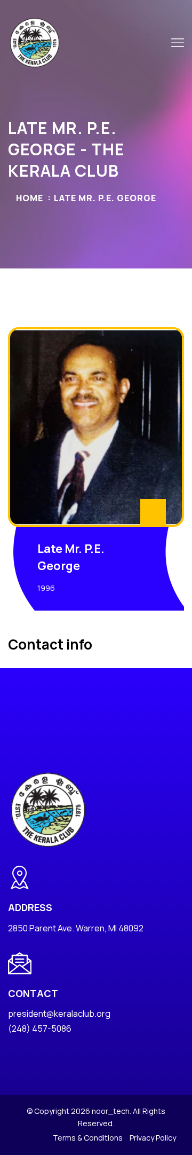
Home (29, 198)
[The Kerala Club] (34, 42)
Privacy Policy (153, 1138)
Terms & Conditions (88, 1138)
